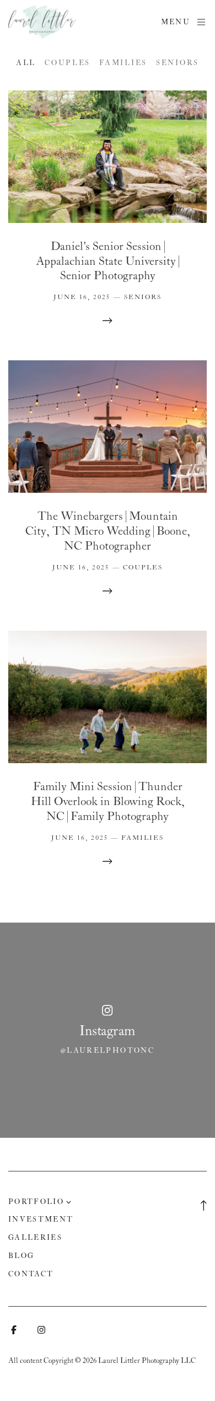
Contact (30, 1274)
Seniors (177, 63)
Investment (40, 1220)
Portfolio (36, 1202)
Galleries (35, 1238)
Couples (67, 63)
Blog (21, 1256)
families (123, 63)
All (26, 63)
